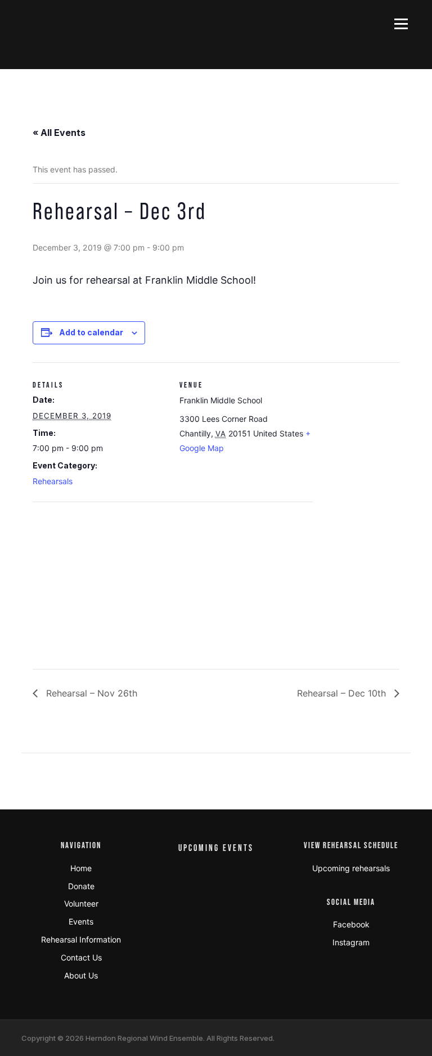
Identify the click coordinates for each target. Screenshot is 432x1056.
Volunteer (81, 903)
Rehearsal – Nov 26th (90, 693)
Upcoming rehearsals (351, 868)
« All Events (59, 132)
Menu (401, 24)
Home (81, 868)
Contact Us (81, 957)
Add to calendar (91, 332)
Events (81, 921)
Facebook (351, 924)
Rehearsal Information (81, 939)
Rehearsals (53, 481)
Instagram (351, 942)
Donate (81, 886)
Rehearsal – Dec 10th (343, 693)
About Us (81, 975)
